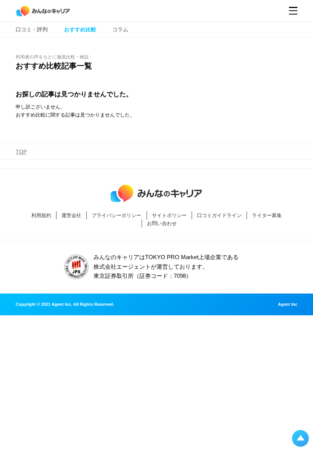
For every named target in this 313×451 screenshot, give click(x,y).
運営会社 (71, 215)
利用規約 (41, 215)
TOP (21, 151)
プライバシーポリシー (116, 215)
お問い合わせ (162, 223)
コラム (120, 29)
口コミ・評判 (32, 29)
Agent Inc (287, 304)
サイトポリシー (169, 215)
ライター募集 (267, 215)
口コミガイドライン (219, 215)
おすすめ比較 (80, 29)
